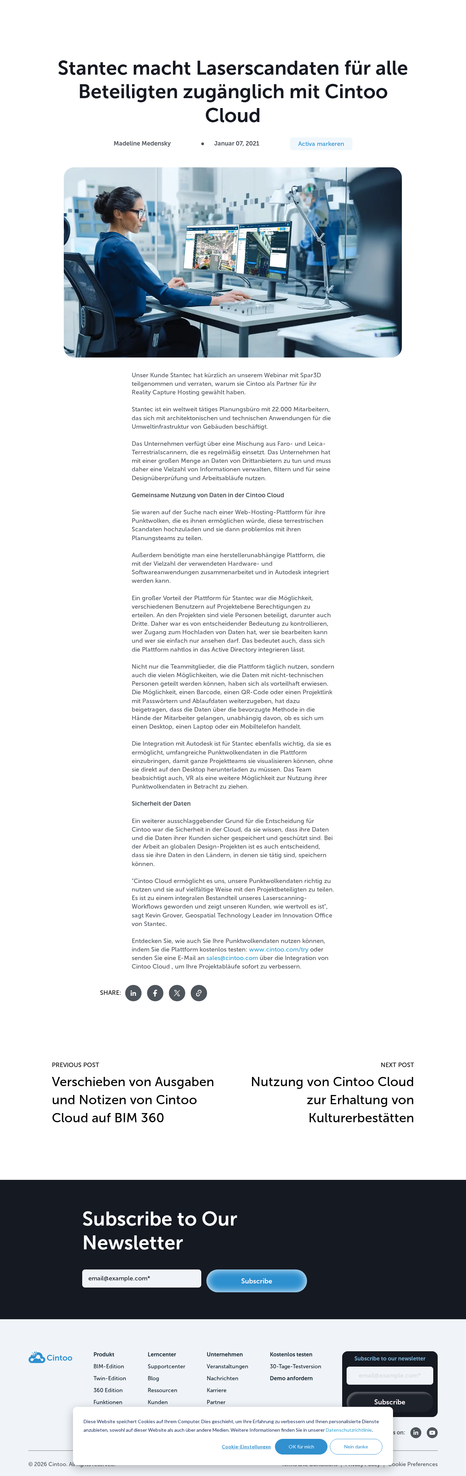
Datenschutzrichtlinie (349, 1430)
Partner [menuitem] (216, 1402)
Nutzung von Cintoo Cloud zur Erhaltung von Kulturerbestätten (332, 1100)
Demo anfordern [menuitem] (291, 1378)
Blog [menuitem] (153, 1378)
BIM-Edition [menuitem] (108, 1366)
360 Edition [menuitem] (108, 1390)
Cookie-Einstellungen (246, 1446)
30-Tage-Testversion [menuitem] (295, 1366)
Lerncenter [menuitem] (162, 1354)
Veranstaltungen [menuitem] (227, 1366)
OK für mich (301, 1446)
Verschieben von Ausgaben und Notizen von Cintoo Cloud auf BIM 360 (133, 1100)
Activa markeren (321, 144)
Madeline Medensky (142, 143)
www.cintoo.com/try (278, 949)
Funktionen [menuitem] (107, 1402)
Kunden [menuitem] (158, 1402)
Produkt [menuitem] (103, 1354)
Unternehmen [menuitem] (225, 1354)
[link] (50, 1357)
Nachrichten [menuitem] (222, 1378)
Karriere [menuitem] (217, 1390)
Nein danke (356, 1446)
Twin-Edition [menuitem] (109, 1378)
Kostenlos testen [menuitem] (291, 1354)
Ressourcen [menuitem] (162, 1390)
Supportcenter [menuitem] (166, 1366)
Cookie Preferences (413, 1464)
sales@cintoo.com (232, 958)
